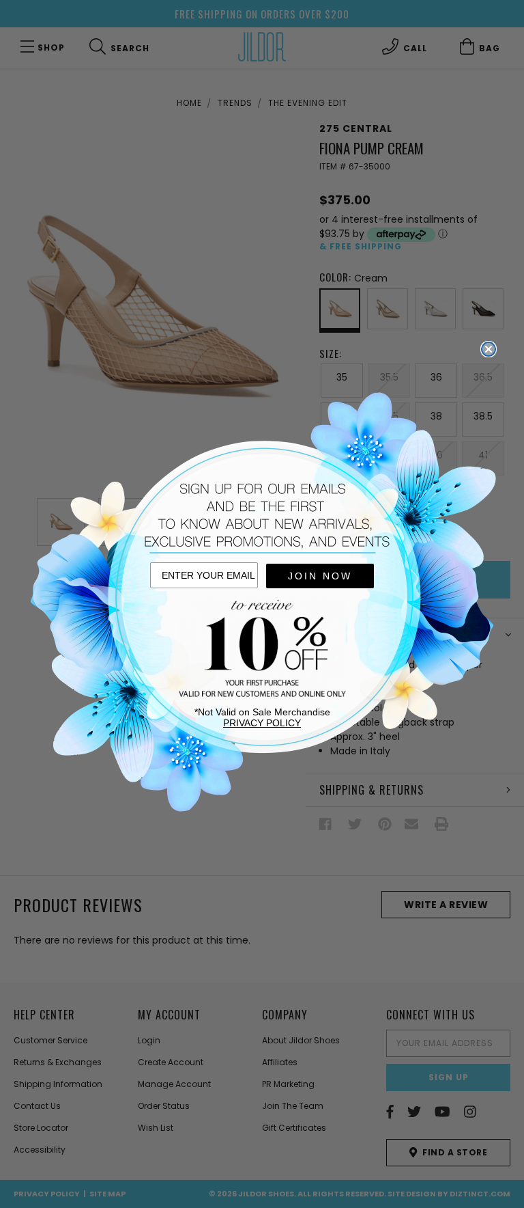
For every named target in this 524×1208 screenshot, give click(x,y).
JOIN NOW (320, 576)
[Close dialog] (488, 349)
